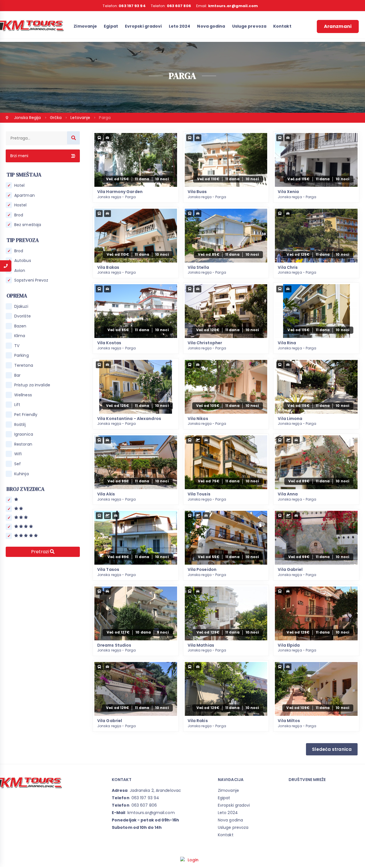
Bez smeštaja (27, 224)
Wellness (23, 395)
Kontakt (282, 26)
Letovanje (80, 117)
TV (16, 346)
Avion (19, 270)
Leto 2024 (179, 26)
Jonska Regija (28, 117)
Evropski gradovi (143, 26)
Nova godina (211, 26)
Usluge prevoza (249, 26)
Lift (17, 404)
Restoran (23, 444)
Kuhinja (21, 474)
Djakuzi (21, 306)
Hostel (20, 205)
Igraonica (23, 434)
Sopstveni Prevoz (31, 280)
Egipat (111, 26)
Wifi (18, 454)
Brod (18, 215)
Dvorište (22, 316)
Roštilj (20, 424)
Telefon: (124, 6)
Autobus (22, 260)
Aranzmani (338, 26)
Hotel (19, 185)
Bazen (20, 326)
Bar (17, 375)
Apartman (24, 195)
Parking (21, 355)
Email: (227, 6)
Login (193, 860)
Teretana (23, 365)
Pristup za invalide (32, 385)
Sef (17, 464)
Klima (19, 336)
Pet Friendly (25, 414)
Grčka (56, 117)
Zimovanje (85, 26)
